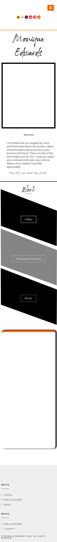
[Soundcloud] (38, 17)
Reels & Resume (13, 499)
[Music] (34, 17)
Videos (8, 495)
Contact (9, 529)
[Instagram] (22, 17)
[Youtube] (30, 17)
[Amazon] (26, 17)
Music (7, 504)
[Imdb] (18, 17)
